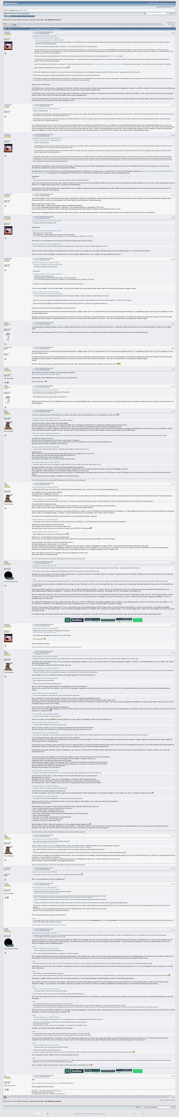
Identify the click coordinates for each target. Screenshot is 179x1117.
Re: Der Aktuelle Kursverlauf (44, 32)
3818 (11, 26)
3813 (156, 25)
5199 (18, 26)
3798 (107, 25)
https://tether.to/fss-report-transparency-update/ (46, 374)
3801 (117, 25)
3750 (111, 23)
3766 (4, 25)
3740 (79, 23)
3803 (124, 25)
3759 (140, 23)
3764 (156, 23)
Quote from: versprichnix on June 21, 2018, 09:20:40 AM (46, 220)
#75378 (173, 884)
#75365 (173, 217)
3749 (108, 23)
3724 (28, 23)
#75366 (173, 259)
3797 (104, 25)
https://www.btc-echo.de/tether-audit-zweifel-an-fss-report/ (49, 925)
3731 (50, 23)
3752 (118, 23)
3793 (91, 25)
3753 (121, 23)
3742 (86, 23)
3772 (24, 25)
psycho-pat (7, 868)
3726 (34, 23)
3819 (14, 26)
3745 (95, 23)
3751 (114, 23)
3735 (63, 23)
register (25, 10)
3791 (85, 25)
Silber (6, 322)
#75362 (173, 105)
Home (7, 16)
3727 (37, 23)
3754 (124, 23)
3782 (56, 25)
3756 (130, 23)
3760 (143, 23)
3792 (88, 25)
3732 (53, 23)
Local (14, 20)
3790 (82, 25)
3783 (59, 25)
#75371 (173, 411)
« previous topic (170, 22)
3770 (18, 25)
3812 (152, 25)
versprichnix (8, 104)
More (32, 16)
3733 (57, 23)
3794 (95, 25)
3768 (11, 25)
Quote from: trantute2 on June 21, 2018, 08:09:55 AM (45, 108)
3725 (31, 23)
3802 (120, 25)
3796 (101, 25)
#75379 (173, 929)
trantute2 (7, 32)
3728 (41, 23)
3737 (69, 23)
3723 (25, 23)
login (20, 10)
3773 (27, 25)
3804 (127, 25)
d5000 (6, 562)
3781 (53, 25)
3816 (4, 26)
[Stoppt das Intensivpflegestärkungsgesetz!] (7, 382)
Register (27, 16)
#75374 (173, 625)
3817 (7, 26)
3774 (30, 25)
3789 (79, 25)
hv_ (5, 1075)
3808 (140, 25)
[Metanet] (7, 1089)
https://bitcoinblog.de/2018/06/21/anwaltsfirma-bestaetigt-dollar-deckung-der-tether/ (56, 647)
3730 (47, 23)
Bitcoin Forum (7, 20)
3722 (21, 23)
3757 (134, 23)
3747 (102, 23)
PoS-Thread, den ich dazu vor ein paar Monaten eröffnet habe (106, 64)
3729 (44, 23)
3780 (50, 25)
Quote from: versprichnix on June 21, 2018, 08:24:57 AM (46, 138)
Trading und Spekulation (36, 20)
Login (21, 16)
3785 (66, 25)
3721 (18, 23)
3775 (34, 25)
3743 (89, 23)
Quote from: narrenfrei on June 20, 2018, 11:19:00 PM (45, 418)
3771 (21, 25)
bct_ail (6, 368)
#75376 (173, 835)
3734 (60, 23)
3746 (98, 23)
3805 (130, 25)
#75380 (173, 1076)
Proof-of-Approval (113, 56)
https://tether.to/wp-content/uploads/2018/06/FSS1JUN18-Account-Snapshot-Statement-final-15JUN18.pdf (65, 847)
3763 (153, 23)
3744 (92, 23)
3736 (66, 23)
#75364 (173, 195)
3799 (111, 25)
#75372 (173, 484)
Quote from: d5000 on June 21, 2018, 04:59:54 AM (46, 38)
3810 (146, 25)
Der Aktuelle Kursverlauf (53, 20)
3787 (72, 25)
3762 (150, 23)
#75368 (173, 348)
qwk (5, 410)
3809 (143, 25)
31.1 (23, 13)
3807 (136, 25)
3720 (15, 23)
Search (17, 16)
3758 (137, 23)
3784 (63, 25)
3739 (76, 23)
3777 (40, 25)
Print (173, 26)
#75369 (173, 369)
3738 (73, 23)
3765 (159, 23)
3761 (147, 23)
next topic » (171, 24)
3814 (159, 25)
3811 (149, 25)
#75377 (173, 868)
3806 (133, 25)
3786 (69, 25)
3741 (82, 23)
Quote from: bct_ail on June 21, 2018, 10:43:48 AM (45, 390)
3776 (37, 25)
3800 (114, 25)
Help (12, 16)
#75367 (173, 323)
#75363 (173, 135)
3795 (98, 25)
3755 (127, 23)
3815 (162, 25)
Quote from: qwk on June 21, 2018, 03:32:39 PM (44, 872)
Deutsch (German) (22, 20)
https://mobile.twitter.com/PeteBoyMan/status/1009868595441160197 (52, 1083)
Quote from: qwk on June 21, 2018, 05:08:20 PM (44, 887)
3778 (43, 25)
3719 (12, 23)
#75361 (173, 32)
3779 (46, 25)
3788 (75, 25)
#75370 (173, 386)
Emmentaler (8, 347)
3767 (7, 25)
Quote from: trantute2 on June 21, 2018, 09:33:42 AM (45, 262)
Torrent (27, 13)
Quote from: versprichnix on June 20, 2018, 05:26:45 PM (49, 40)
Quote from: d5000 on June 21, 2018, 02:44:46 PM (45, 656)
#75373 (173, 562)
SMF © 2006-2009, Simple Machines (96, 1113)
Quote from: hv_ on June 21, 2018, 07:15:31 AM (44, 36)
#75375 (173, 652)
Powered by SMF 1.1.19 (80, 1113)
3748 (105, 23)
